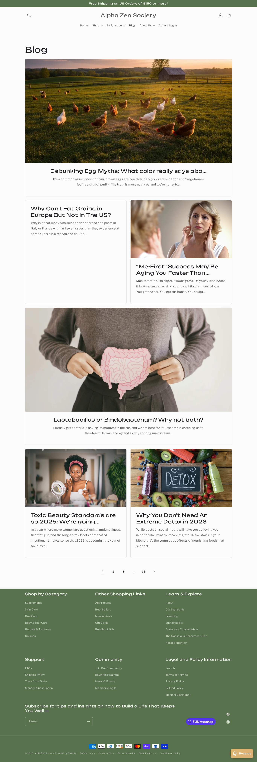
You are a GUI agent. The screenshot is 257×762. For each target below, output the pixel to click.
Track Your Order (36, 681)
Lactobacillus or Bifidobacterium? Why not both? (128, 420)
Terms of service (126, 753)
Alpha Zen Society (44, 753)
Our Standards (175, 609)
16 (143, 571)
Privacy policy (106, 753)
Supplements (33, 602)
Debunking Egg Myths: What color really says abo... (128, 171)
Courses (30, 635)
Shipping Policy (35, 674)
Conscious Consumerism (182, 629)
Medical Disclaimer (178, 694)
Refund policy (87, 753)
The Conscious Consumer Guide (186, 635)
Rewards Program (107, 674)
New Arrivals (103, 615)
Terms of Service (177, 674)
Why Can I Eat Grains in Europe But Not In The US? (71, 212)
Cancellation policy (170, 753)
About (169, 602)
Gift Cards (101, 622)
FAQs (28, 668)
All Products (103, 602)
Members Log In (105, 688)
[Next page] (154, 571)
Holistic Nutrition (177, 642)
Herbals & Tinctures (38, 629)
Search (170, 668)
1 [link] (103, 571)
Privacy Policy (175, 681)
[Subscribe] (88, 721)
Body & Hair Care (36, 622)
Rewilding (172, 615)
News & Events (105, 681)
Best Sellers (103, 609)
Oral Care (31, 615)
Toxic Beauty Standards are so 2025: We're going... (73, 518)
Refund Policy (174, 688)
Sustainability (174, 622)
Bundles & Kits (104, 629)
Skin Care (31, 609)
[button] (29, 15)
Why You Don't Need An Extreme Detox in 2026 (172, 518)
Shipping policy (147, 753)
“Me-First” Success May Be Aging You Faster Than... (177, 269)
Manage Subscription (39, 688)
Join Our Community (108, 668)
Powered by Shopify (65, 753)
